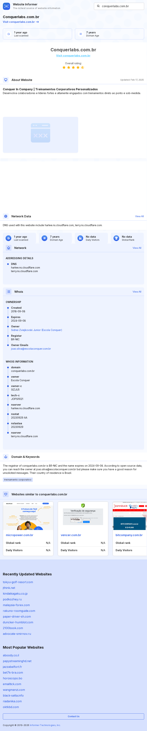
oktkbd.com (11, 707)
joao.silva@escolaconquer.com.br (31, 348)
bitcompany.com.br (129, 535)
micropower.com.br (19, 535)
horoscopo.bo (12, 678)
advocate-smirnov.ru (17, 634)
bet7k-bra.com (13, 672)
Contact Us (73, 716)
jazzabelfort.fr (12, 667)
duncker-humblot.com (18, 622)
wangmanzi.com (14, 690)
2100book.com (13, 628)
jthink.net (9, 588)
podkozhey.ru (12, 599)
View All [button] (139, 216)
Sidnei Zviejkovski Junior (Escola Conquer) (36, 329)
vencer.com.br (71, 535)
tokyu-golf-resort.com (18, 582)
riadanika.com (12, 701)
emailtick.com (12, 684)
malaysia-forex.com (16, 605)
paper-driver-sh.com (17, 616)
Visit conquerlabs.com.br (19, 21)
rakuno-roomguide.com (19, 611)
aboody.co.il (11, 655)
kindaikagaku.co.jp (15, 593)
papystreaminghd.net (17, 661)
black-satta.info (13, 695)
